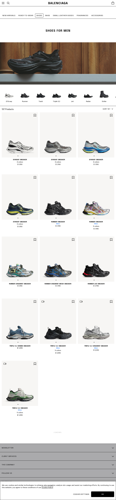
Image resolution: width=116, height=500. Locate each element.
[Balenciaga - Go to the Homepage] (58, 3)
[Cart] (113, 3)
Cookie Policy (47, 487)
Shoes (39, 15)
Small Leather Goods (63, 15)
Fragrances (82, 15)
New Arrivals (8, 15)
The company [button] (8, 465)
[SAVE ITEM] (35, 115)
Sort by (106, 109)
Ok (102, 494)
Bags (47, 15)
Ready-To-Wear (25, 15)
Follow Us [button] (7, 473)
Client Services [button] (9, 456)
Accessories (97, 15)
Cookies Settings (81, 494)
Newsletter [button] (8, 448)
